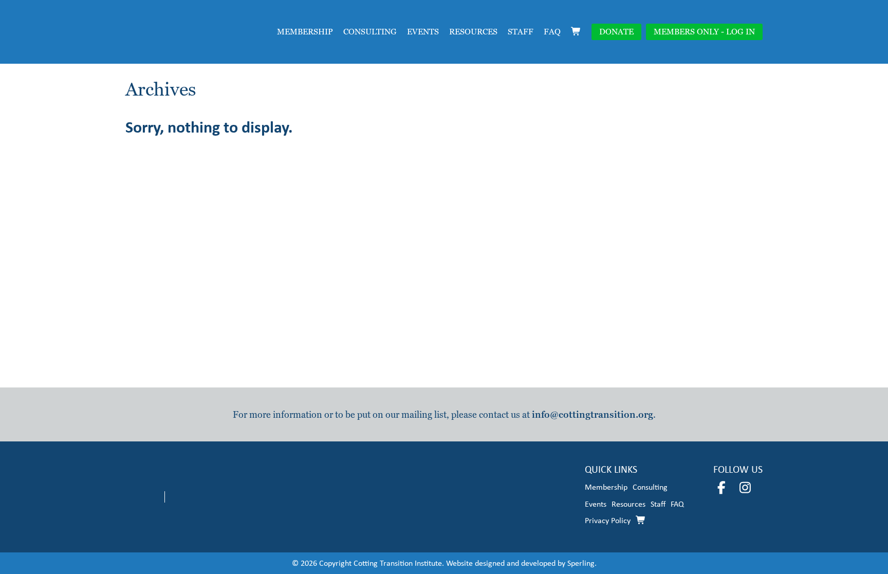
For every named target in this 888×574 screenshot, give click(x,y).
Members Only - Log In (704, 31)
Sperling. (582, 563)
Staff (520, 31)
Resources (473, 31)
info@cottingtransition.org (592, 414)
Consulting (370, 31)
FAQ (552, 31)
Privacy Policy (608, 520)
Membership (305, 31)
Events (423, 31)
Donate (616, 31)
